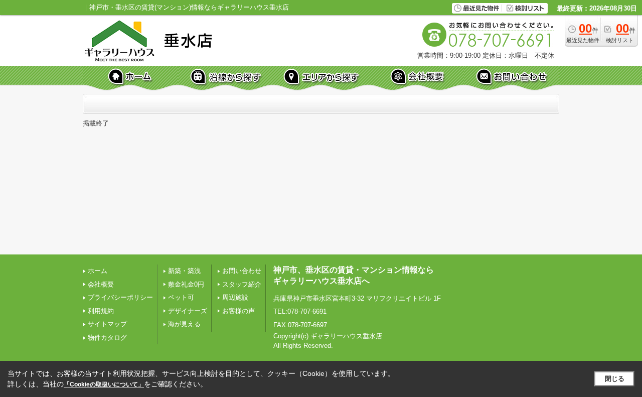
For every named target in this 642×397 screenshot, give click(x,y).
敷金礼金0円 (186, 284)
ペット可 (181, 297)
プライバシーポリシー (120, 297)
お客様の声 (238, 311)
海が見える (184, 324)
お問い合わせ (241, 271)
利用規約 (101, 311)
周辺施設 (235, 297)
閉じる (614, 378)
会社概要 (101, 284)
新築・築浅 (184, 271)
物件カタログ (107, 337)
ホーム (97, 271)
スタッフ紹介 (241, 284)
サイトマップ (107, 324)
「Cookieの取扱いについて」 (104, 384)
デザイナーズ (187, 311)
